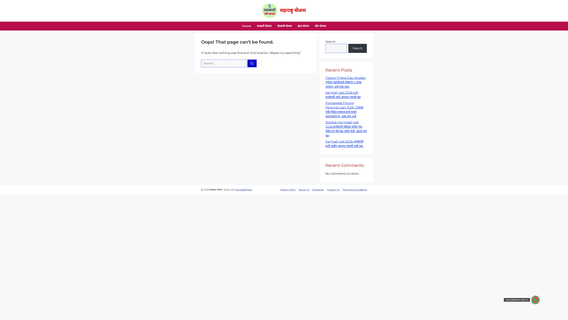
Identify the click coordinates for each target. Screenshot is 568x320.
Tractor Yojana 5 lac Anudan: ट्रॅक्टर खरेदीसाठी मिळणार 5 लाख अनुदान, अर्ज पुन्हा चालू (345, 82)
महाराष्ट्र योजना (293, 11)
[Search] (252, 63)
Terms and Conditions (355, 189)
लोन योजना (320, 26)
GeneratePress (243, 189)
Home (246, 26)
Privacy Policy (288, 189)
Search (330, 41)
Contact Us (333, 189)
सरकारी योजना (264, 26)
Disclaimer (318, 189)
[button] (535, 300)
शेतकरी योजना (284, 26)
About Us (304, 189)
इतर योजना (303, 26)
